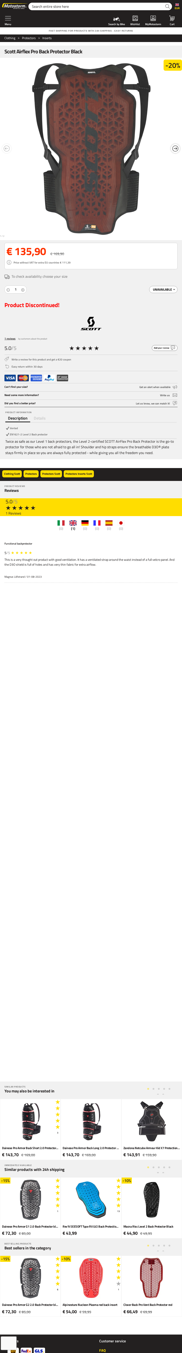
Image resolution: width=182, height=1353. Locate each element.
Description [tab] (18, 418)
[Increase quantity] (23, 289)
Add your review (161, 348)
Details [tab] (40, 418)
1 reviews (10, 338)
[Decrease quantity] (8, 289)
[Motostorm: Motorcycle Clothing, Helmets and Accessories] (15, 6)
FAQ (102, 1350)
